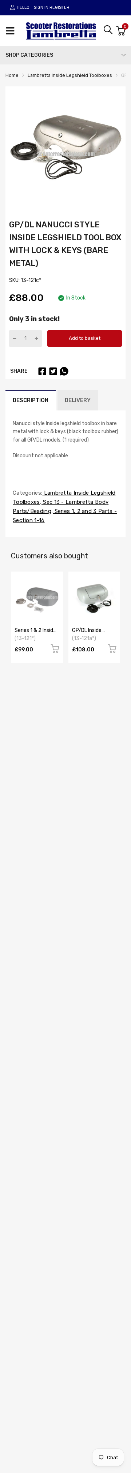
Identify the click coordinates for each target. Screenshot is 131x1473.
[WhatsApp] (64, 371)
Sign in (41, 7)
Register (59, 7)
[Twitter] (53, 371)
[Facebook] (42, 371)
